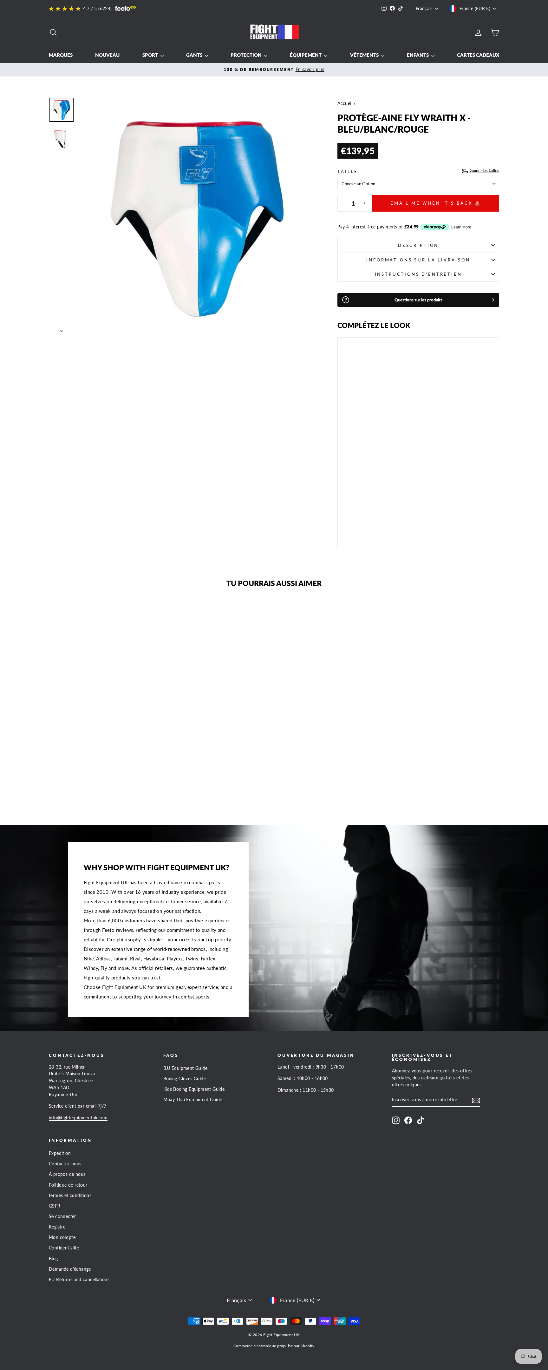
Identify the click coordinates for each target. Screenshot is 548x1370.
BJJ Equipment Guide (185, 1068)
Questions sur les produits (418, 299)
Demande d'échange (70, 1269)
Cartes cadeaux (478, 55)
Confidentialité (64, 1247)
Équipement (306, 55)
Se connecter (62, 1216)
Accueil (344, 103)
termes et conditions (70, 1195)
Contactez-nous (65, 1163)
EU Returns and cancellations (79, 1279)
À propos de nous (67, 1174)
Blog (53, 1258)
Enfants (418, 55)
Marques (61, 55)
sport (150, 55)
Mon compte (62, 1237)
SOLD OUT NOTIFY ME (361, 525)
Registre (57, 1226)
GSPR (55, 1206)
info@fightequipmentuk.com (78, 1117)
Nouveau (107, 55)
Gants (194, 55)
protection (247, 55)
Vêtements (365, 55)
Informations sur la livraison (418, 259)
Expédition (60, 1153)
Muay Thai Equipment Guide (192, 1099)
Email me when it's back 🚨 (435, 203)
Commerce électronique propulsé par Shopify (274, 1345)
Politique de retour (68, 1185)
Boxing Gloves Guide (184, 1078)
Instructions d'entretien (418, 274)
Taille (347, 171)
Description (418, 245)
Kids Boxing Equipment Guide (194, 1089)
